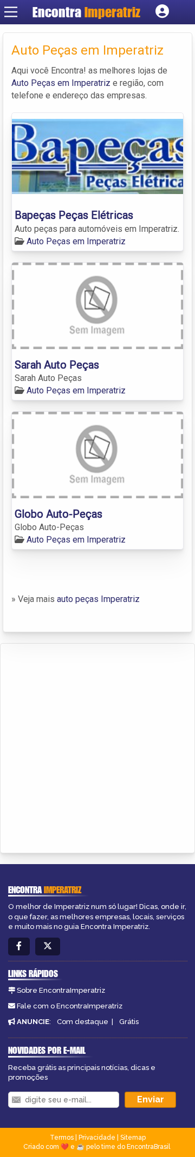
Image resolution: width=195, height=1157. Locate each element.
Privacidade (97, 1137)
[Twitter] (47, 946)
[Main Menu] (11, 12)
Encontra (86, 12)
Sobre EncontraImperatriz (61, 990)
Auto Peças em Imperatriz (60, 83)
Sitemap (133, 1137)
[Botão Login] (162, 12)
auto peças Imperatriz (98, 599)
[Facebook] (19, 946)
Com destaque (82, 1022)
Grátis (129, 1022)
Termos (62, 1137)
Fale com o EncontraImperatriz (69, 1006)
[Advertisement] (97, 746)
